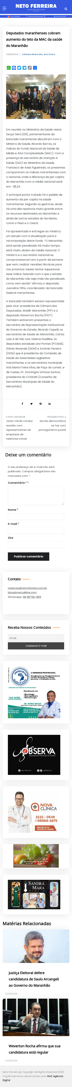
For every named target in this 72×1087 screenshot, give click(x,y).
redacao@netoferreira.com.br (27, 588)
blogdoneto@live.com (22, 592)
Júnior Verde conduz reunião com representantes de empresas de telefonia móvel (19, 430)
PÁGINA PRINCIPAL (32, 54)
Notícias (49, 54)
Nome (13, 510)
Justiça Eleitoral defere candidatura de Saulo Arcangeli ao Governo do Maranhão (34, 979)
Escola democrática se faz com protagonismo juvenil (52, 425)
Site (10, 538)
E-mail (13, 524)
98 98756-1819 (32, 597)
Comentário (17, 483)
